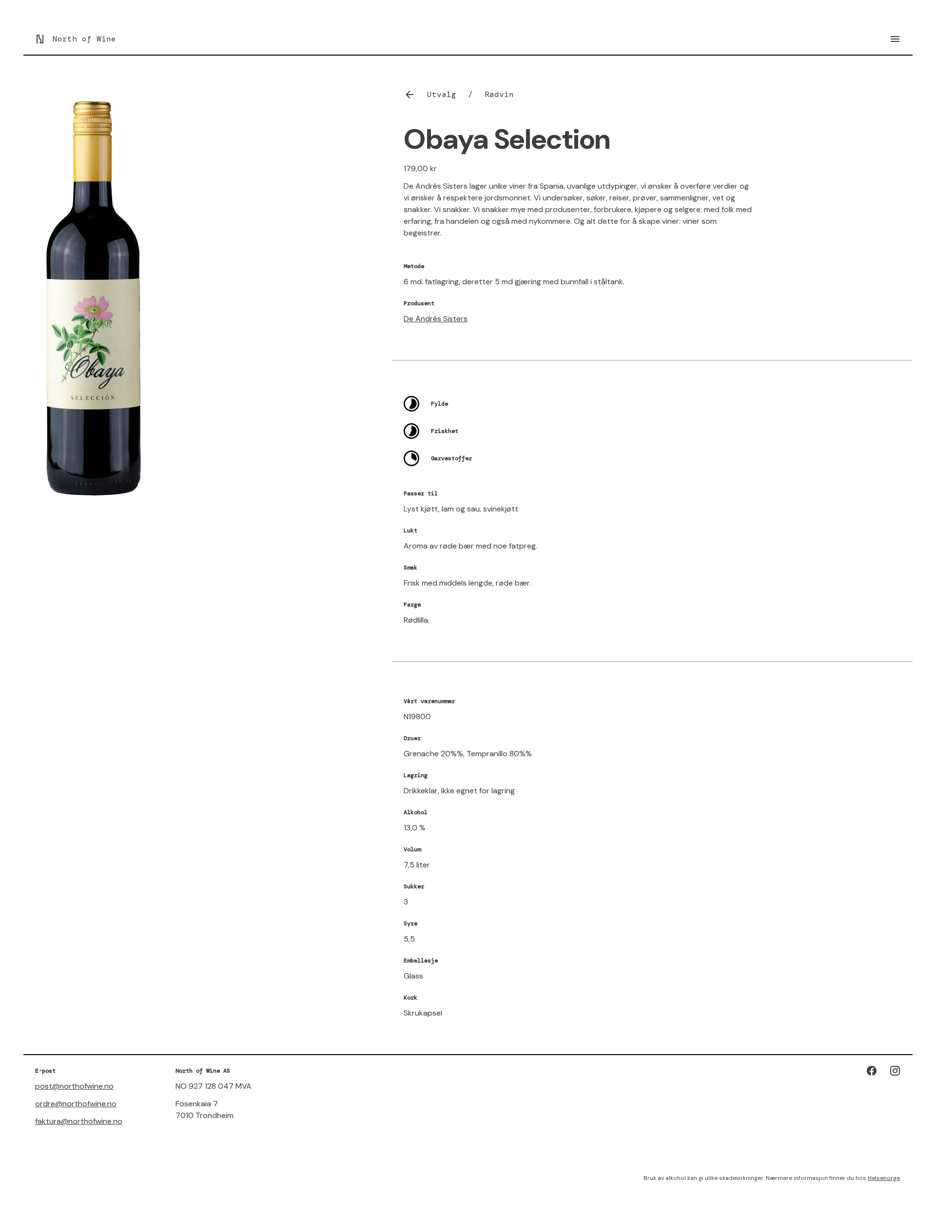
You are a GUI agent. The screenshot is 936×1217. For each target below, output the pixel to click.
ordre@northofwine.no (76, 1104)
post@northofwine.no (74, 1086)
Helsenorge (884, 1178)
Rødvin (499, 94)
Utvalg (441, 94)
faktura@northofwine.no (78, 1121)
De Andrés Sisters (436, 319)
